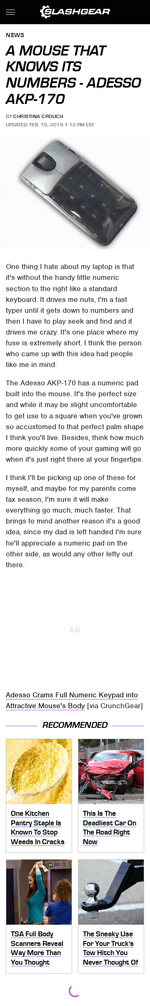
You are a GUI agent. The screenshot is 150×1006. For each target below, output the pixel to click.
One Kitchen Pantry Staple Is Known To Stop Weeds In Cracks (38, 827)
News (15, 35)
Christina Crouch (38, 116)
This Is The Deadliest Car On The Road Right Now (109, 827)
